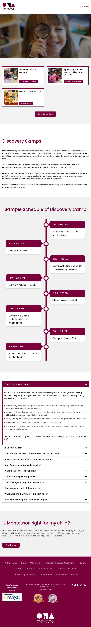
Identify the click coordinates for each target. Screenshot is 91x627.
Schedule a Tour (45, 114)
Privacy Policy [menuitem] (45, 568)
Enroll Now (11, 545)
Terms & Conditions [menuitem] (66, 568)
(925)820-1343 (45, 590)
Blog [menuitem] (23, 563)
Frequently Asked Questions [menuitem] (60, 563)
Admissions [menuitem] (11, 563)
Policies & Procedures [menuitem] (67, 574)
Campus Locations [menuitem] (24, 568)
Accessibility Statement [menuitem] (25, 574)
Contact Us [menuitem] (36, 563)
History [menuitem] (82, 563)
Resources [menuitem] (46, 574)
